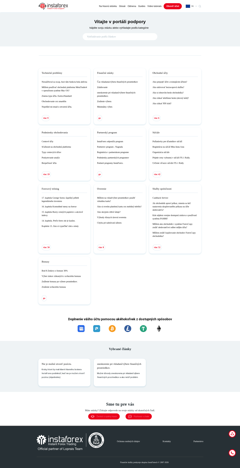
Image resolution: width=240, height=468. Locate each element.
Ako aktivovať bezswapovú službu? (168, 87)
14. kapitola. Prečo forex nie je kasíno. (58, 221)
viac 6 (156, 118)
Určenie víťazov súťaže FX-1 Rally (168, 163)
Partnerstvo (198, 441)
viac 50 (46, 247)
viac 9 (45, 118)
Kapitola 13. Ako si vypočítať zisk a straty (60, 226)
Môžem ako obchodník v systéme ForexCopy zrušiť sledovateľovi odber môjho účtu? (172, 226)
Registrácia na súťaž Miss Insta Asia (168, 147)
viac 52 (157, 247)
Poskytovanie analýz (51, 157)
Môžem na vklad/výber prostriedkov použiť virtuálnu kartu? (116, 199)
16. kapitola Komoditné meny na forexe (59, 206)
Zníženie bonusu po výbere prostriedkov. (60, 281)
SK (192, 6)
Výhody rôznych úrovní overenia (111, 217)
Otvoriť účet (172, 6)
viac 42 (157, 174)
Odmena (132, 6)
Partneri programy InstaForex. (110, 163)
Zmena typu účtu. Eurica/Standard (57, 96)
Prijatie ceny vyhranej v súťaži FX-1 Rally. (171, 157)
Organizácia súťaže (160, 152)
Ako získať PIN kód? (161, 103)
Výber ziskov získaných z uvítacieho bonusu (61, 276)
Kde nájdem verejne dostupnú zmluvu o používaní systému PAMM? (174, 217)
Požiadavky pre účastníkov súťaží (167, 141)
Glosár (122, 6)
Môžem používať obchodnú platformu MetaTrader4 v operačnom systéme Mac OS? (64, 89)
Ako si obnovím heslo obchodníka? (168, 92)
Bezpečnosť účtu (49, 163)
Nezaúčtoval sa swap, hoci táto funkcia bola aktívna (64, 82)
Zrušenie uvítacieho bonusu (54, 287)
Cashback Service (160, 198)
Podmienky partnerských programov (113, 157)
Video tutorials (154, 6)
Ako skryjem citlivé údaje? (109, 212)
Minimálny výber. (105, 107)
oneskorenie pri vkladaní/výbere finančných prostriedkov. (116, 94)
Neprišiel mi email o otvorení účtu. (57, 107)
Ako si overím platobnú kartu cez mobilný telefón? (119, 206)
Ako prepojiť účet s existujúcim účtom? (169, 82)
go (99, 118)
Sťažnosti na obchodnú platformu (56, 147)
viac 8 (101, 247)
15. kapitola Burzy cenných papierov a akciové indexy (62, 213)
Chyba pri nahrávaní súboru (109, 223)
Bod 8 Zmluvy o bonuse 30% (55, 271)
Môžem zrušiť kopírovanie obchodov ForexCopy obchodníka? (174, 234)
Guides (141, 6)
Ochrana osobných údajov (128, 441)
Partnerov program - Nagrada (110, 147)
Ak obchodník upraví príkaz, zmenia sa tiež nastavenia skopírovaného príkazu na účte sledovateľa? (171, 206)
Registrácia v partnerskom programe (113, 152)
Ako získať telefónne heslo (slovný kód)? (170, 98)
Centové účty (47, 141)
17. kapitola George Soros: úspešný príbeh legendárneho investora (60, 199)
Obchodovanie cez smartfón (54, 101)
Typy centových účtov (51, 152)
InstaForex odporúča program (110, 141)
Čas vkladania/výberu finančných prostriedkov (117, 82)
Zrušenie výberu (104, 101)
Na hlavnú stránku (108, 6)
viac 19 (46, 174)
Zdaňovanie (102, 87)
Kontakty (167, 441)
